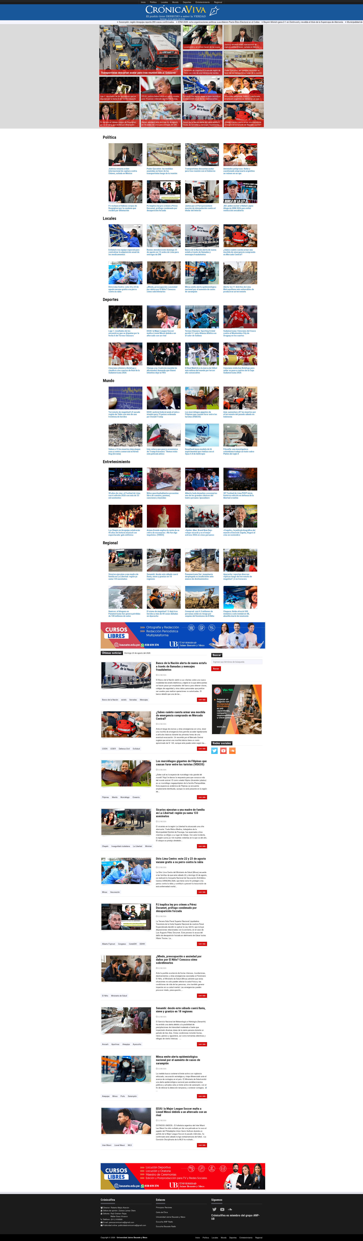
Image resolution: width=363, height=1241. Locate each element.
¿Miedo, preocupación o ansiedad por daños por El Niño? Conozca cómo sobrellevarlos (178, 960)
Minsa (104, 892)
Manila (114, 797)
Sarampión (132, 1096)
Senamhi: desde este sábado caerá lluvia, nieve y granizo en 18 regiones (180, 1009)
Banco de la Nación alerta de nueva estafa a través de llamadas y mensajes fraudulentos (201, 123)
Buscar (216, 669)
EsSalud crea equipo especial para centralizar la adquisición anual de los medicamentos (202, 97)
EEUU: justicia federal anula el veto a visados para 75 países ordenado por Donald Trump (160, 97)
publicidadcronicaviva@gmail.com (132, 1225)
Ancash (105, 1044)
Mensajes (144, 699)
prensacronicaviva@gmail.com (121, 1222)
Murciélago (125, 797)
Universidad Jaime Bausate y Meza (170, 1217)
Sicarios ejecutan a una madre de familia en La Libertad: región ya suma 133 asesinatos (180, 813)
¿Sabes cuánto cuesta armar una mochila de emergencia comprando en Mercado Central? (242, 123)
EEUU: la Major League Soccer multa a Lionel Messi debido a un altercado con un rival (181, 1112)
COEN (104, 748)
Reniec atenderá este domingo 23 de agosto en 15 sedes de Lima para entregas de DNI (160, 123)
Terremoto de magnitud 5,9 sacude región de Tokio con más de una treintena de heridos (202, 71)
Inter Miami (106, 1145)
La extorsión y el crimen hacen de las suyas (202, 47)
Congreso (122, 943)
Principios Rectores (164, 1207)
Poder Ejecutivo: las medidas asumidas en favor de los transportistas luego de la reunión (243, 71)
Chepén (105, 846)
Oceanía (136, 797)
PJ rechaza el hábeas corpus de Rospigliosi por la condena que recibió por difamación (118, 123)
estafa (123, 699)
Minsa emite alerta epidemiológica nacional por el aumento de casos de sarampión (178, 1060)
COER (113, 748)
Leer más (202, 700)
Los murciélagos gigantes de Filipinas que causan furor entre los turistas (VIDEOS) (181, 762)
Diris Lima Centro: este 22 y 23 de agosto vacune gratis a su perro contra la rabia (181, 860)
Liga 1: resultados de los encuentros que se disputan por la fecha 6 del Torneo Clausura (118, 97)
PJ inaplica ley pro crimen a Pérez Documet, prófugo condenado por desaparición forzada (176, 908)
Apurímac (115, 1044)
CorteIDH (133, 943)
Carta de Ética (162, 1212)
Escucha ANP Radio (164, 1221)
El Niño (105, 995)
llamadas (133, 699)
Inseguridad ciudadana (120, 846)
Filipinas (105, 797)
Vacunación (115, 892)
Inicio (143, 2)
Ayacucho (137, 1044)
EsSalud (136, 748)
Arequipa (126, 1044)
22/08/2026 (162, 675)
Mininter (148, 846)
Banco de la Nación (110, 699)
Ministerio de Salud (119, 995)
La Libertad (137, 846)
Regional (218, 2)
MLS (130, 1145)
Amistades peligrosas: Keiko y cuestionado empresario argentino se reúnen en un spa (242, 97)
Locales (164, 2)
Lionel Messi (119, 1145)
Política (153, 2)
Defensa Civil (124, 748)
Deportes (187, 2)
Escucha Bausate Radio (166, 1226)
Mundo (175, 2)
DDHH (142, 943)
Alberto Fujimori (108, 943)
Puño (123, 1096)
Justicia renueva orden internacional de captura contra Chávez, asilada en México (241, 45)
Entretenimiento (203, 2)
